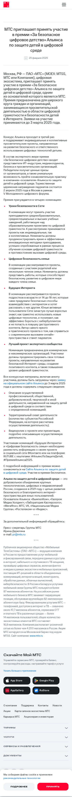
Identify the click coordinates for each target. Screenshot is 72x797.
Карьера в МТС (11, 717)
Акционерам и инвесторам (39, 717)
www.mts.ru (36, 636)
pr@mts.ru (19, 534)
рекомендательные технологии (22, 778)
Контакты (43, 705)
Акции (6, 711)
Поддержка (27, 705)
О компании (10, 705)
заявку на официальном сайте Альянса (34, 381)
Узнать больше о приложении (19, 671)
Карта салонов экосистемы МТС (32, 711)
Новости (57, 705)
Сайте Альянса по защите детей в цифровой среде (34, 471)
